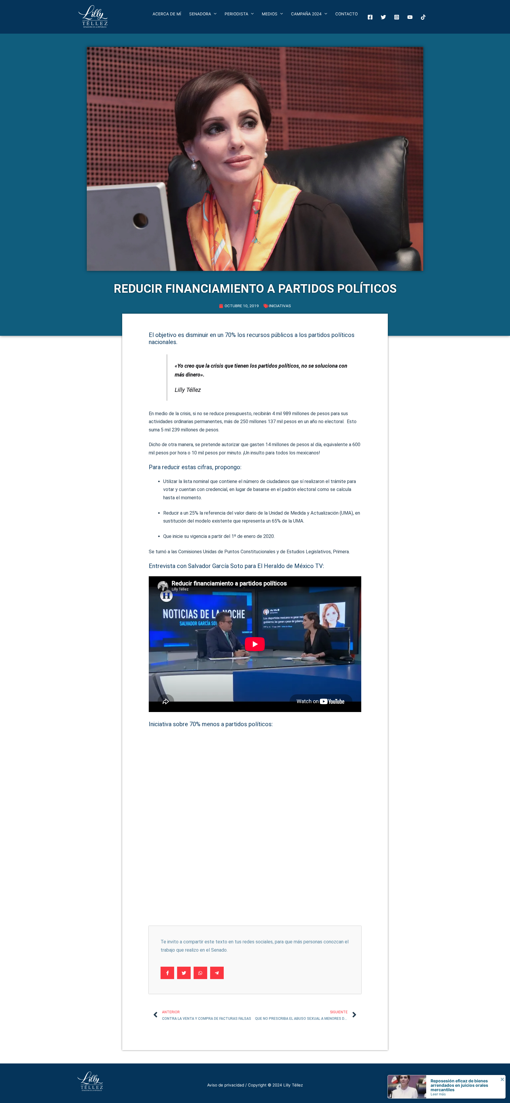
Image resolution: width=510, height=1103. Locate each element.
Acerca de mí (167, 14)
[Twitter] (383, 17)
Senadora (200, 14)
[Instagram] (396, 17)
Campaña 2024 (306, 14)
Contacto (346, 14)
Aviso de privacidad (225, 1085)
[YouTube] (410, 17)
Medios (269, 14)
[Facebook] (370, 17)
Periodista (236, 14)
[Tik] (423, 17)
